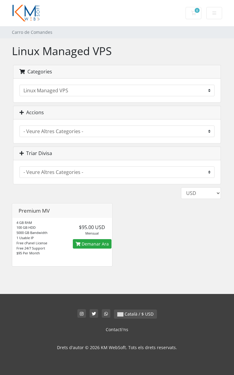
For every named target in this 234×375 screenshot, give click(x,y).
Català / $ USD (138, 314)
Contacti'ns (117, 329)
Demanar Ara (94, 244)
